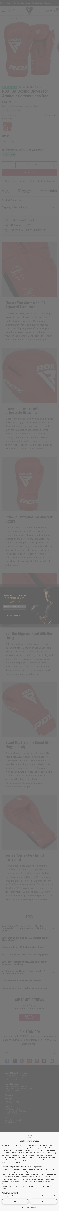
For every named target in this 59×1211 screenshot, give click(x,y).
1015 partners (16, 1145)
